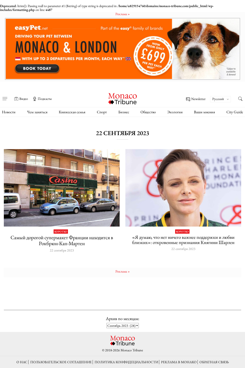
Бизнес (123, 111)
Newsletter (198, 99)
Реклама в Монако (179, 362)
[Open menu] (5, 96)
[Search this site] (240, 99)
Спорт (102, 111)
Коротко (60, 231)
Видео (23, 99)
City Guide (234, 111)
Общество (148, 111)
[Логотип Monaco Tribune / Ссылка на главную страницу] (122, 98)
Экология (175, 111)
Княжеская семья (72, 111)
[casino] (62, 187)
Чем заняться (37, 111)
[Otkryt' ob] (122, 49)
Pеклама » (122, 14)
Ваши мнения (204, 111)
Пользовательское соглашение (61, 362)
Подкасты (45, 99)
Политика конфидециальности (126, 362)
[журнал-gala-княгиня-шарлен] (183, 187)
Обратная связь (214, 362)
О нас (21, 362)
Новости (9, 111)
